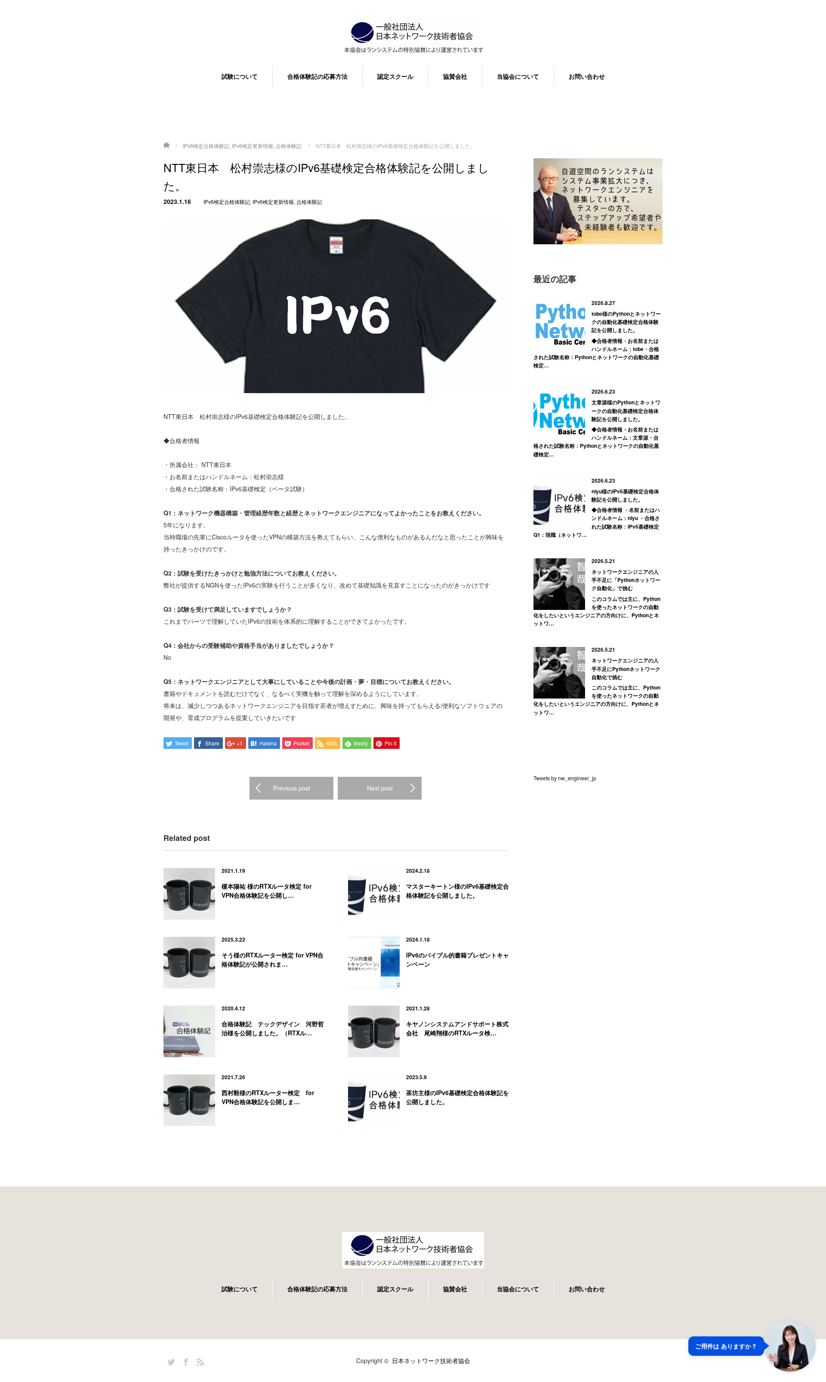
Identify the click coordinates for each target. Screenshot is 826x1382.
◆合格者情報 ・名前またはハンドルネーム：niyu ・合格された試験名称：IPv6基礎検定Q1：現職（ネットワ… (596, 522)
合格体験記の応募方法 (317, 76)
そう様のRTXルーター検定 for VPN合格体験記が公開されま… (273, 959)
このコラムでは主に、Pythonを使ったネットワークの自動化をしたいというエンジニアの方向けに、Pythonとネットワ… (596, 611)
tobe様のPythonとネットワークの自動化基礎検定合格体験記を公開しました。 (626, 322)
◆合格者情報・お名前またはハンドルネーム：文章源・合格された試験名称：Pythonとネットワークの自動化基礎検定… (596, 441)
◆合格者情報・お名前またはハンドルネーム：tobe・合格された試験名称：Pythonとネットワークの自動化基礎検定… (596, 353)
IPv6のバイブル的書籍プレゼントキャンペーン (457, 959)
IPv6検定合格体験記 (226, 201)
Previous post (291, 788)
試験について (240, 76)
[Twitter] (169, 1360)
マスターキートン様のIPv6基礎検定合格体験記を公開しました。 (457, 890)
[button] (752, 1346)
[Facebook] (184, 1360)
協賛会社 (455, 76)
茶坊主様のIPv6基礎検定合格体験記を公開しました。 (457, 1097)
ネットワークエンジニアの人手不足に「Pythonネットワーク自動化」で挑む (626, 580)
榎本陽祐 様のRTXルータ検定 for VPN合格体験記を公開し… (266, 890)
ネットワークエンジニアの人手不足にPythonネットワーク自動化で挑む (626, 668)
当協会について (518, 76)
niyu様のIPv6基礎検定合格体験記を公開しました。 (625, 495)
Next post (380, 788)
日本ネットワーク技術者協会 (431, 1360)
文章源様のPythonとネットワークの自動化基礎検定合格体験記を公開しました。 (626, 410)
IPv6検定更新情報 (273, 201)
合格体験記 (309, 201)
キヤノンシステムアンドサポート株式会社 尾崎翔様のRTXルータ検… (457, 1028)
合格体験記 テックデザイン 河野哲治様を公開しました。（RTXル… (273, 1028)
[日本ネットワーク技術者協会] (413, 38)
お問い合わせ (587, 76)
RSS (199, 1360)
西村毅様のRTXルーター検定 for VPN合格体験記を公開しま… (268, 1097)
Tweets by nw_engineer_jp (564, 778)
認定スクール (395, 76)
